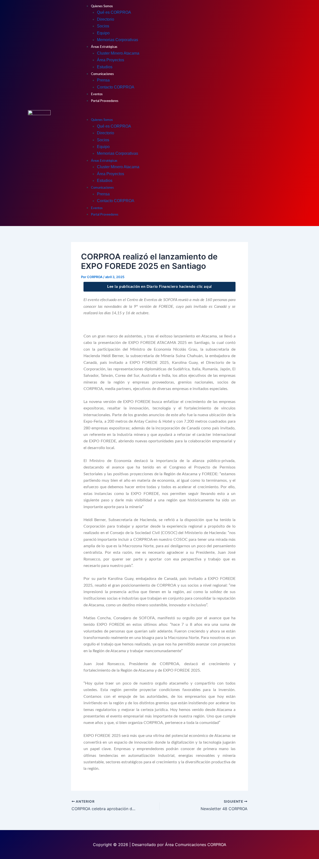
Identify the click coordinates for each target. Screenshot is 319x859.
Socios (103, 26)
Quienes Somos (102, 6)
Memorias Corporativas (117, 40)
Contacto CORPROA (115, 87)
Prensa (103, 80)
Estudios (104, 67)
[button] (185, 113)
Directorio (105, 19)
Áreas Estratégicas (104, 47)
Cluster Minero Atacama (118, 53)
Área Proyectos (110, 60)
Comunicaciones (102, 74)
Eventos (97, 94)
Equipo (103, 33)
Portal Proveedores (104, 101)
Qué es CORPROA (114, 12)
